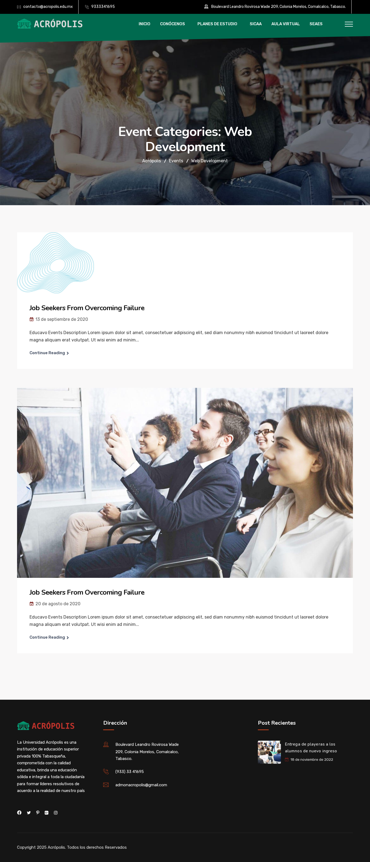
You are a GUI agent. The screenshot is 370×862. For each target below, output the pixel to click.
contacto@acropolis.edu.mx (48, 6)
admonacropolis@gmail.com (141, 784)
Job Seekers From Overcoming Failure (87, 308)
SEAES (316, 23)
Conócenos (172, 23)
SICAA (256, 23)
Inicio (144, 23)
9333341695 (103, 6)
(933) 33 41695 (129, 771)
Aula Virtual (285, 23)
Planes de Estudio (217, 23)
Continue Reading (47, 352)
